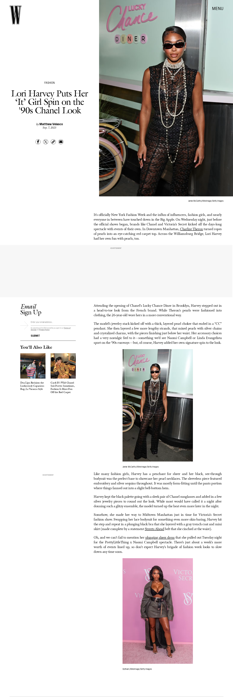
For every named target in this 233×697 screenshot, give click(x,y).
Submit (35, 335)
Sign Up (30, 309)
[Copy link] (53, 141)
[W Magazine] (16, 15)
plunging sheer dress (160, 537)
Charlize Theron (191, 229)
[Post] (45, 141)
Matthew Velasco (51, 124)
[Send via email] (60, 141)
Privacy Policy (44, 330)
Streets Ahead (154, 529)
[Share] (38, 141)
